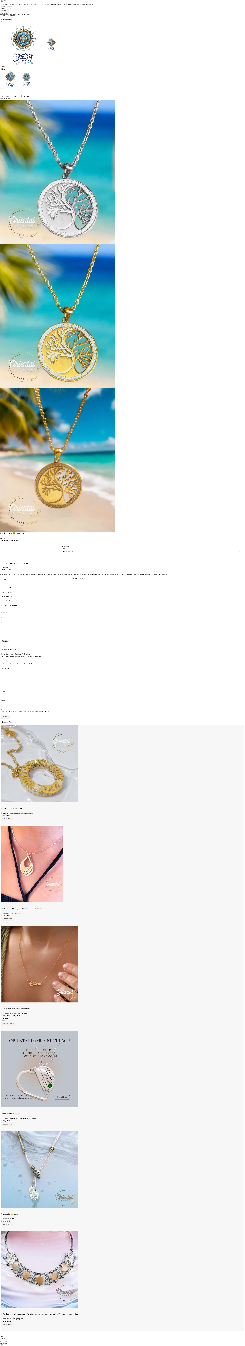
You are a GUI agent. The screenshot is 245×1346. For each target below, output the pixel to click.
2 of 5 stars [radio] (11, 664)
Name (3, 691)
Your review (5, 668)
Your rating (5, 661)
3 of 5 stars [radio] (18, 664)
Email (3, 700)
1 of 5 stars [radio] (4, 664)
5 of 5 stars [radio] (32, 664)
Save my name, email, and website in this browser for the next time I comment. (25, 711)
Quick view (9, 1028)
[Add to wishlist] (3, 1004)
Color (2, 550)
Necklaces (9, 96)
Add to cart (14, 563)
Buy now (26, 563)
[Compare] (3, 1028)
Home (2, 96)
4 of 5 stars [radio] (25, 664)
